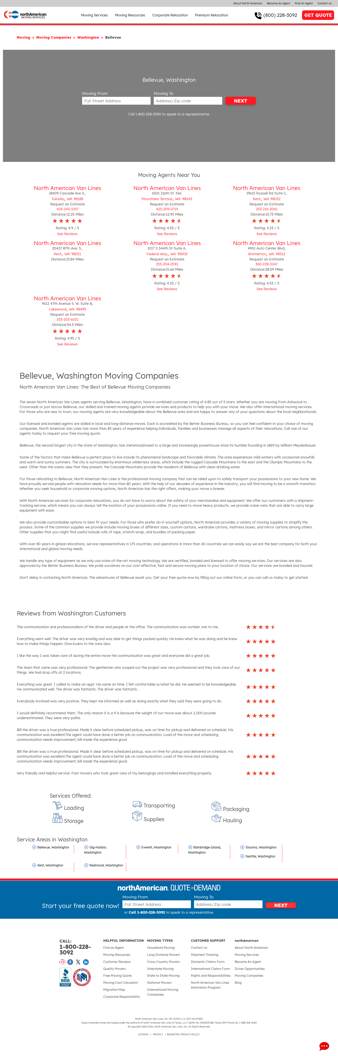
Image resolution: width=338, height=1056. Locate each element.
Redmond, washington (106, 865)
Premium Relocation (211, 15)
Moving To (163, 93)
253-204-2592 (167, 264)
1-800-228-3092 (75, 947)
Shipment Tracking (204, 955)
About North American (247, 3)
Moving (24, 37)
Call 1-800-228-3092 (144, 114)
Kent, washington (50, 865)
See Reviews (67, 234)
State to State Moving (163, 976)
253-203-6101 (67, 319)
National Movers (159, 983)
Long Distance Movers (163, 955)
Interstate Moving (160, 969)
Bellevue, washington (53, 847)
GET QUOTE (318, 15)
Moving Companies (54, 37)
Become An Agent (278, 3)
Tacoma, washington (260, 847)
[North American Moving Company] (25, 21)
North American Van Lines (67, 188)
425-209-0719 (167, 209)
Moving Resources (130, 15)
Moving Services (94, 15)
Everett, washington (156, 847)
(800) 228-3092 (280, 15)
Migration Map (114, 990)
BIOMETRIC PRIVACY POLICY (183, 1034)
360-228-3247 (266, 264)
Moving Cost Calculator (120, 983)
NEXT (240, 101)
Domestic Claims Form (208, 962)
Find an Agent (304, 3)
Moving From (95, 93)
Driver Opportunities (250, 969)
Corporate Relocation (170, 15)
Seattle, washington (260, 856)
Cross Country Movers (163, 962)
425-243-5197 (67, 209)
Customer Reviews (117, 962)
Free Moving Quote (117, 976)
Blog (238, 983)
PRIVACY (158, 1034)
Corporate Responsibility (121, 997)
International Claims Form (210, 969)
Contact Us (324, 3)
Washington (88, 37)
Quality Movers (114, 969)
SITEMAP (143, 1034)
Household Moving (161, 948)
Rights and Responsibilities (211, 976)
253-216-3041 (267, 209)
